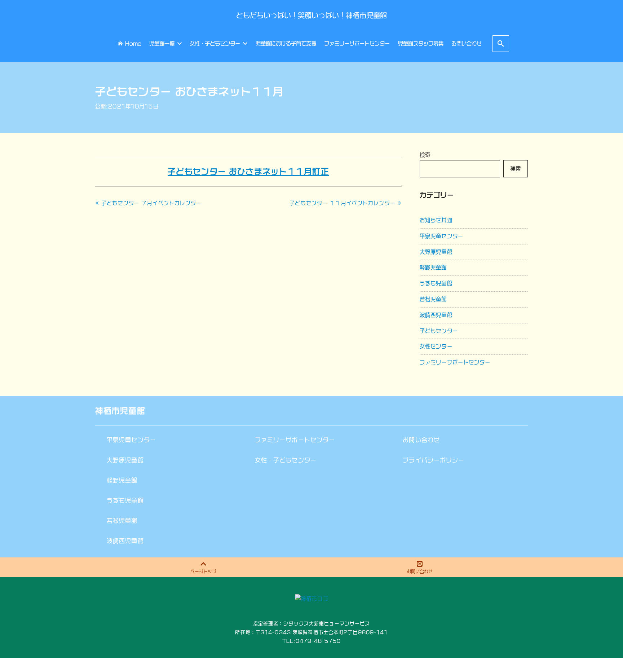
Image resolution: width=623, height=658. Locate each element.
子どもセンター (439, 331)
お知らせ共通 (436, 220)
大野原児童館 (436, 252)
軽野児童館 (433, 267)
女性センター (436, 346)
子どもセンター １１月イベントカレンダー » (346, 203)
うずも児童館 (436, 283)
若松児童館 (433, 299)
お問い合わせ (420, 571)
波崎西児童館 (436, 315)
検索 (425, 155)
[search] (500, 43)
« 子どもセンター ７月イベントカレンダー (148, 203)
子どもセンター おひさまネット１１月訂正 (248, 172)
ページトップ (203, 571)
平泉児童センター (441, 236)
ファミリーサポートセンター (455, 362)
